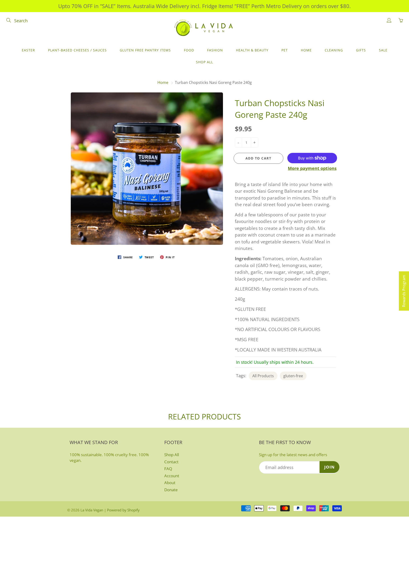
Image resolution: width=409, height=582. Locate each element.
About (169, 482)
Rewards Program (403, 291)
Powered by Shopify (123, 510)
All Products (263, 375)
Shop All (204, 62)
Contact (171, 461)
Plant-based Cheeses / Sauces (77, 50)
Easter (28, 50)
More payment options (312, 168)
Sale (383, 50)
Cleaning (334, 50)
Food (189, 50)
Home (306, 50)
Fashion (215, 50)
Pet (284, 50)
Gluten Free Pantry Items (145, 50)
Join (329, 467)
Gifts (361, 50)
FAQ (168, 468)
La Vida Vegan (91, 510)
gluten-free (293, 375)
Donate (171, 489)
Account (171, 475)
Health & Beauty (252, 50)
